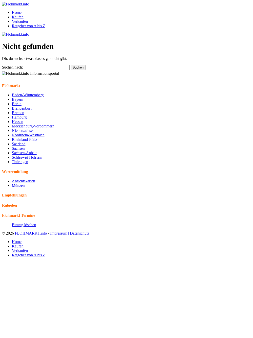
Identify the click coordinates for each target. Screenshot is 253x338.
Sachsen (18, 148)
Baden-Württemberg (28, 95)
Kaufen (17, 17)
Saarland (18, 144)
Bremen (18, 113)
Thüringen (20, 162)
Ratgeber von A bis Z (28, 26)
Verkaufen (20, 21)
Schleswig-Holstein (27, 157)
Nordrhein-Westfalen (28, 135)
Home (16, 12)
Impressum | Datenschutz (69, 233)
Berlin (16, 104)
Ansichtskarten (23, 181)
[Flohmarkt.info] (15, 4)
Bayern (17, 99)
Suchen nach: (12, 67)
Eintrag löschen (24, 225)
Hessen (17, 122)
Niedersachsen (23, 130)
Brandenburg (22, 108)
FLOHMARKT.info (31, 233)
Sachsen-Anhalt (24, 153)
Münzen (18, 185)
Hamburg (19, 117)
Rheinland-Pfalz (24, 139)
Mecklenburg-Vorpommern (33, 126)
